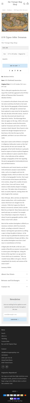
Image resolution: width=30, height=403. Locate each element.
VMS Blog (4, 339)
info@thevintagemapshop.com (10, 352)
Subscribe (14, 319)
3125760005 (4, 355)
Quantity (5, 59)
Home (4, 10)
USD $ (14, 391)
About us (3, 336)
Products (9, 10)
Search (3, 333)
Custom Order (5, 341)
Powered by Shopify (15, 399)
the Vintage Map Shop (15, 3)
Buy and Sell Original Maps (9, 344)
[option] (15, 22)
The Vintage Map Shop (9, 43)
